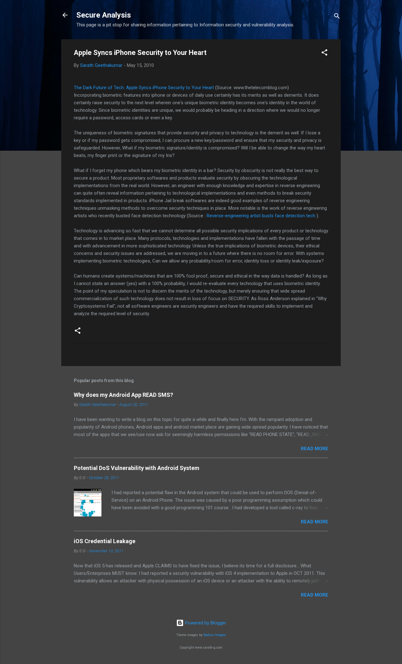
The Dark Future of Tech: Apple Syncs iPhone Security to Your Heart (144, 87)
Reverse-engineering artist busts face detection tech (261, 216)
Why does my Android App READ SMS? (123, 394)
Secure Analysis (103, 15)
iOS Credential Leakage (104, 541)
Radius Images (215, 635)
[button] (324, 53)
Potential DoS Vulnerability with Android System (136, 468)
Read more (314, 448)
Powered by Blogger (205, 623)
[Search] (337, 17)
